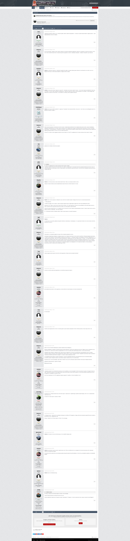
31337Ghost (39, 107)
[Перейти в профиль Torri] (38, 37)
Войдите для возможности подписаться (83, 20)
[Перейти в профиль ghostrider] (38, 438)
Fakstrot (43, 22)
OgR (39, 217)
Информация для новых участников (43, 15)
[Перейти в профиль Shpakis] (38, 185)
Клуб (37, 7)
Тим (39, 251)
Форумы (42, 7)
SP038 (38, 490)
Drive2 (39, 300)
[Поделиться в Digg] (38, 534)
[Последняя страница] (54, 28)
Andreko (39, 68)
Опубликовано (49, 31)
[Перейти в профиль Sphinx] (38, 476)
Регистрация (95, 7)
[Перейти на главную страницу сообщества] (33, 8)
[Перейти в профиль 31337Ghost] (38, 113)
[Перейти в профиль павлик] (38, 293)
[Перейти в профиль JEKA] (38, 167)
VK (38, 504)
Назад (36, 28)
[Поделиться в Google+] (36, 534)
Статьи (47, 7)
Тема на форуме (39, 304)
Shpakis (39, 180)
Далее (52, 28)
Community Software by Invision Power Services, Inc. (66, 539)
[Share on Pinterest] (43, 534)
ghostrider (38, 432)
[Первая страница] (34, 28)
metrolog (38, 391)
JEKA (39, 162)
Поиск (69, 7)
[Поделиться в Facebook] (35, 534)
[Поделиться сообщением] (95, 31)
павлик (39, 287)
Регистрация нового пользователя (49, 524)
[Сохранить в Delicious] (39, 534)
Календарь (58, 7)
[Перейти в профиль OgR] (38, 222)
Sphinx (38, 471)
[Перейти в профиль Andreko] (38, 74)
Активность (64, 7)
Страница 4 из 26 (58, 28)
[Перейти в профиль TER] (38, 149)
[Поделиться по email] (41, 534)
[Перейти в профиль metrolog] (38, 397)
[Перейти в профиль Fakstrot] (35, 21)
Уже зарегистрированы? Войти (86, 7)
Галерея (52, 7)
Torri (38, 31)
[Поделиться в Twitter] (33, 534)
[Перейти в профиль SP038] (34, 16)
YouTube (38, 82)
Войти (81, 523)
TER (39, 144)
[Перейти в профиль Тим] (38, 257)
